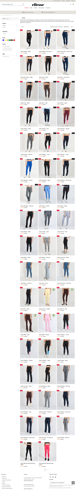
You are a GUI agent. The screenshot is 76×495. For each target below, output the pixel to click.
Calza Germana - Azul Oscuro (46, 437)
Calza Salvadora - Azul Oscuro (64, 180)
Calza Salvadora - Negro (44, 180)
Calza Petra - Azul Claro (26, 283)
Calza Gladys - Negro (25, 257)
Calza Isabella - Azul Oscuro (45, 51)
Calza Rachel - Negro (62, 103)
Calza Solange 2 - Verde (63, 154)
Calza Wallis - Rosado (44, 334)
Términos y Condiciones (6, 486)
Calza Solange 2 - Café (26, 411)
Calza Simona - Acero (62, 231)
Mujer (4, 27)
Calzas (4, 33)
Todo (4, 25)
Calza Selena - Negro (62, 206)
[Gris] (8, 40)
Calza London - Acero (44, 231)
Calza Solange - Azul (43, 128)
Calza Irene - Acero (43, 283)
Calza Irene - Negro (25, 308)
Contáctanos (68, 0)
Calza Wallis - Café (25, 334)
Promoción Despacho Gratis (7, 488)
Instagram (73, 0)
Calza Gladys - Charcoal (44, 257)
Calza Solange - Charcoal (26, 154)
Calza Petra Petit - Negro (63, 257)
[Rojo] (14, 40)
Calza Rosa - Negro (25, 103)
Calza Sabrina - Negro (26, 231)
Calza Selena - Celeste (44, 206)
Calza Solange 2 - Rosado (63, 128)
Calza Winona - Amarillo (44, 308)
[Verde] (9, 40)
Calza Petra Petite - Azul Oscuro (64, 51)
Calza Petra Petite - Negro (27, 77)
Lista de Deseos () (57, 0)
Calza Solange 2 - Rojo (44, 154)
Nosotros (3, 483)
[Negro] (11, 40)
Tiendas (63, 0)
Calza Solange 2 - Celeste (27, 180)
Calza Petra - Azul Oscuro (63, 77)
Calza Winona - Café (62, 308)
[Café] (12, 40)
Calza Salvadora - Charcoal (27, 206)
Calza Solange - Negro (26, 128)
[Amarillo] (6, 40)
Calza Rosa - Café (43, 103)
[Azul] (3, 40)
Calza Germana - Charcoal (45, 411)
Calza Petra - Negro (43, 77)
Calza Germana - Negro (26, 386)
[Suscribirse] (73, 482)
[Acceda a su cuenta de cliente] (71, 4)
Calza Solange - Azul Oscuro (64, 411)
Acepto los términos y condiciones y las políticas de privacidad (61, 487)
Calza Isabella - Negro (26, 51)
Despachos (4, 476)
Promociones (4, 478)
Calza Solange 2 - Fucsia (63, 334)
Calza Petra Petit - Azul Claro (64, 283)
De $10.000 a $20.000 (7, 48)
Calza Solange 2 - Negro (44, 360)
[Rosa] (4, 40)
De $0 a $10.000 (6, 46)
